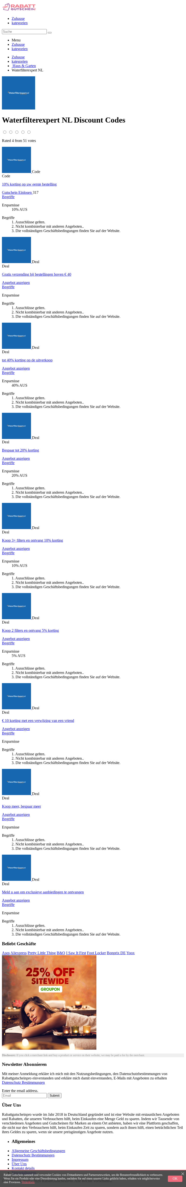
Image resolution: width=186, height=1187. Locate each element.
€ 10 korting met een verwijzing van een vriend (38, 720)
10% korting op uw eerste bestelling (29, 184)
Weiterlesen (28, 1182)
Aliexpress (18, 953)
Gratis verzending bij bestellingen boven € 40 (36, 274)
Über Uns (19, 1164)
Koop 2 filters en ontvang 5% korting (30, 630)
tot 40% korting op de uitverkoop (27, 360)
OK (175, 1178)
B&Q (61, 953)
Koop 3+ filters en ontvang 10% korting (32, 540)
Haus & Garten (24, 66)
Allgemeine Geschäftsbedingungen (38, 1151)
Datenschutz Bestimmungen (23, 1082)
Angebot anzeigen (16, 283)
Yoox (130, 953)
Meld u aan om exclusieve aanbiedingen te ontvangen (43, 892)
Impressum (20, 1159)
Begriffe (8, 197)
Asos (6, 953)
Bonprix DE (116, 953)
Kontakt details (23, 1168)
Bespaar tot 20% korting (20, 450)
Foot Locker (96, 953)
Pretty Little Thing (42, 953)
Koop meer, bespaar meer (21, 806)
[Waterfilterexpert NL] (17, 172)
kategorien (20, 23)
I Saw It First (76, 953)
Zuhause (18, 18)
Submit (55, 1095)
